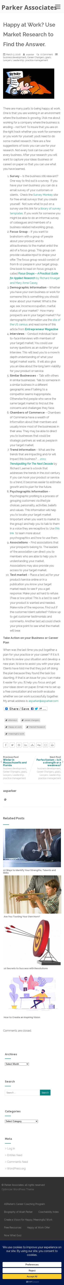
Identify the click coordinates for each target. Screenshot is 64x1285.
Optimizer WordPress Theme (18, 1189)
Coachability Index (48, 1212)
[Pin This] (19, 745)
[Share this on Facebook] (5, 745)
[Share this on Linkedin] (25, 745)
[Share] (25, 709)
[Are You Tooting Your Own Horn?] (32, 912)
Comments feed (17, 1161)
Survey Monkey (43, 194)
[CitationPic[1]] (30, 101)
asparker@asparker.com (43, 701)
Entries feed (14, 1155)
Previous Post (15, 761)
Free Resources (12, 1227)
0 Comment (46, 54)
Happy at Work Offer (38, 1227)
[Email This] (45, 745)
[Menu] (57, 6)
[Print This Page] (52, 745)
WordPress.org (16, 1168)
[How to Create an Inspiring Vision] (32, 1012)
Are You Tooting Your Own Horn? (22, 916)
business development (14, 57)
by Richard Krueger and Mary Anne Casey (35, 278)
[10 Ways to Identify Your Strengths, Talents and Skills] (32, 865)
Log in (11, 1148)
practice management (36, 60)
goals (48, 57)
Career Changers (35, 57)
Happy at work (15, 727)
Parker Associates (29, 7)
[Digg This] (38, 745)
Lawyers (7, 60)
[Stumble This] (32, 745)
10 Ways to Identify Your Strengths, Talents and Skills (29, 871)
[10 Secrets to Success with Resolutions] (32, 963)
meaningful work (16, 734)
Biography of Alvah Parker (18, 1212)
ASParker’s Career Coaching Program (24, 1204)
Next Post (49, 761)
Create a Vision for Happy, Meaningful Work (28, 1219)
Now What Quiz (13, 1235)
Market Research (37, 727)
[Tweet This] (12, 745)
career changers (32, 720)
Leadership (18, 60)
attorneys (12, 720)
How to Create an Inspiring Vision (22, 1017)
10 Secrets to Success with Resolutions (26, 968)
